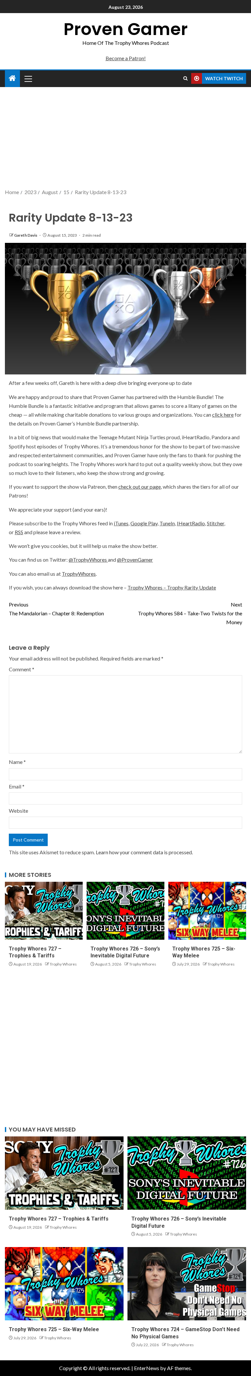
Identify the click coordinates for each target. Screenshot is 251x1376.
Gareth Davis (26, 235)
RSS (19, 532)
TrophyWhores (79, 573)
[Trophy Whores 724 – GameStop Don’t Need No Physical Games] (186, 1283)
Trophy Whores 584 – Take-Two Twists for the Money (190, 613)
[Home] (12, 78)
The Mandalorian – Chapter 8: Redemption (56, 608)
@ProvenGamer (135, 559)
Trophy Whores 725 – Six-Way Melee (54, 1329)
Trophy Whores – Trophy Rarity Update (171, 587)
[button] (27, 78)
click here (223, 414)
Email (17, 786)
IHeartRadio (191, 523)
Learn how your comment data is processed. (144, 852)
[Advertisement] (125, 138)
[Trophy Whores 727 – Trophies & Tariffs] (44, 911)
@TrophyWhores (88, 559)
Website (18, 810)
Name (17, 762)
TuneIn (167, 523)
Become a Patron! (126, 58)
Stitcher (215, 523)
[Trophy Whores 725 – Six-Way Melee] (207, 911)
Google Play (144, 523)
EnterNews (146, 1368)
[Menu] (27, 78)
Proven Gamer (125, 29)
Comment (21, 669)
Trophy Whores (63, 964)
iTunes (121, 523)
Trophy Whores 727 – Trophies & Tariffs (59, 1219)
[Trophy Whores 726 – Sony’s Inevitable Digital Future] (125, 911)
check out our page (139, 486)
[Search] (185, 78)
